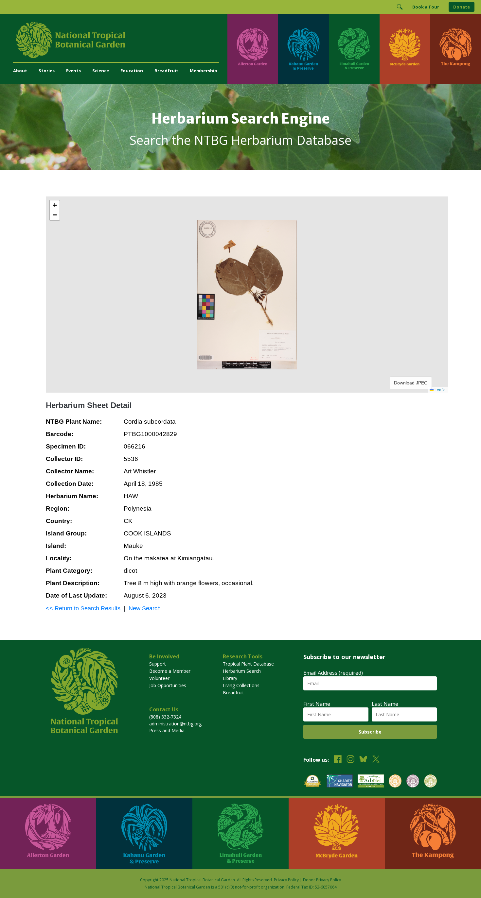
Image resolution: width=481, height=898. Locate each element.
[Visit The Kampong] (455, 49)
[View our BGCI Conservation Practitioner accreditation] (412, 781)
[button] (55, 205)
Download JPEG (411, 382)
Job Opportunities (167, 685)
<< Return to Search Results (83, 608)
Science (100, 71)
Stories (47, 71)
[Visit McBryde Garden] (405, 49)
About (20, 71)
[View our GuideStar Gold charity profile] (312, 781)
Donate (461, 7)
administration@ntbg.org (175, 723)
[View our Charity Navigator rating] (340, 781)
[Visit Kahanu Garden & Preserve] (303, 49)
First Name (316, 703)
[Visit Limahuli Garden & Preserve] (354, 49)
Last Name (385, 703)
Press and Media (167, 730)
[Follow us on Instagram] (350, 760)
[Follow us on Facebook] (338, 760)
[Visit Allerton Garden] (252, 49)
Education (131, 71)
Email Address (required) (333, 672)
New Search (145, 608)
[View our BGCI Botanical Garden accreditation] (395, 781)
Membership (203, 71)
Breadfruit (166, 71)
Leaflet (440, 389)
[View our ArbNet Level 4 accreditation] (371, 781)
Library (230, 678)
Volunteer (159, 678)
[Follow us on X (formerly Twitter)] (376, 760)
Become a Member (169, 671)
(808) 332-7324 (165, 717)
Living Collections (241, 685)
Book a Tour (425, 7)
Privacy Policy (286, 880)
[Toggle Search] (399, 7)
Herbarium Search (242, 671)
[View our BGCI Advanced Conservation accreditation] (430, 781)
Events (73, 71)
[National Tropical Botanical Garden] (120, 39)
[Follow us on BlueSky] (363, 760)
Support (157, 664)
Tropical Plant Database (248, 664)
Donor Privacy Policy (322, 880)
